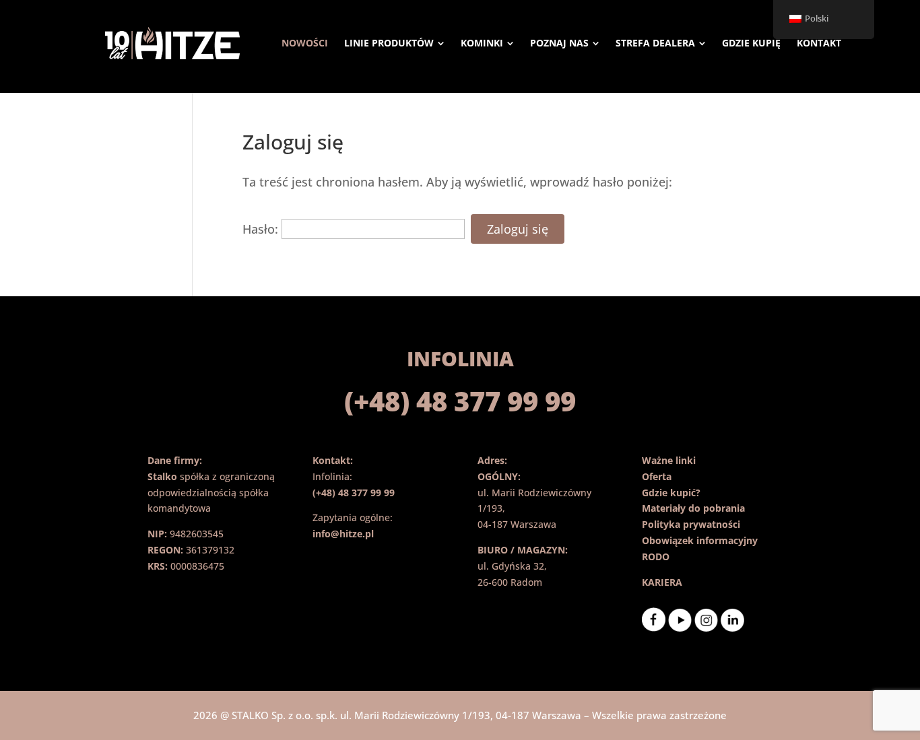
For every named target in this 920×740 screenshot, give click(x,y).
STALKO (250, 715)
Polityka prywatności (691, 524)
